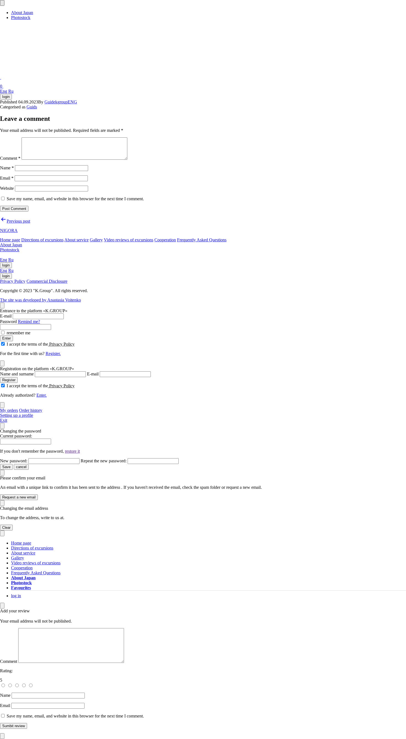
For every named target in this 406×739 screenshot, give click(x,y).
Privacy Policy (12, 281)
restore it (72, 451)
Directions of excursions (42, 240)
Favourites (21, 587)
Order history (30, 410)
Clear (6, 527)
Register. (53, 353)
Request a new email (19, 497)
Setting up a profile (16, 415)
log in (16, 595)
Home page (10, 240)
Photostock (20, 17)
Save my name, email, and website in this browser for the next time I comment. (75, 198)
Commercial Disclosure (47, 281)
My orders (9, 410)
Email (7, 178)
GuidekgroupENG (60, 102)
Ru (11, 91)
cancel (21, 467)
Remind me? (29, 321)
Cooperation (165, 240)
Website (7, 188)
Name (7, 168)
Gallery (96, 240)
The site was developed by (40, 300)
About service (76, 240)
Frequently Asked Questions (201, 240)
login (6, 97)
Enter (6, 338)
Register (8, 380)
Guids (32, 107)
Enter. (41, 395)
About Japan (22, 12)
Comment (10, 158)
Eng (3, 91)
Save (6, 467)
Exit (3, 420)
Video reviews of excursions (128, 240)
